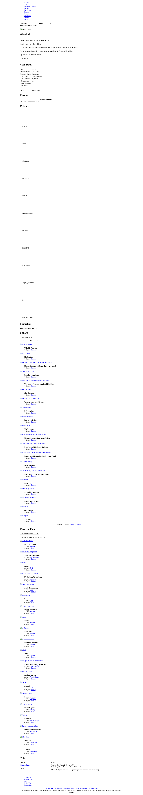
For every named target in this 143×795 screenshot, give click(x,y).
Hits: (22, 69)
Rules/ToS (27, 783)
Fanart (33, 350)
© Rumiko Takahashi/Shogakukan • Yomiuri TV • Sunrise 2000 (71, 788)
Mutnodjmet (25, 765)
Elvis (31, 568)
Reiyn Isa (33, 699)
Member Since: (26, 74)
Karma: (23, 88)
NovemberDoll (35, 666)
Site (25, 781)
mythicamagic (34, 557)
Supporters (28, 785)
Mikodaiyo (33, 731)
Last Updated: (25, 79)
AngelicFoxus (34, 677)
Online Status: (25, 72)
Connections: (25, 81)
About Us (27, 777)
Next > (73, 525)
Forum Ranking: (26, 83)
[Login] (50, 23)
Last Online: (25, 76)
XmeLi (32, 611)
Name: (23, 90)
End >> (78, 525)
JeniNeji (32, 710)
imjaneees (33, 546)
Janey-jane (33, 751)
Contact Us (28, 779)
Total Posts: (24, 85)
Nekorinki (33, 742)
